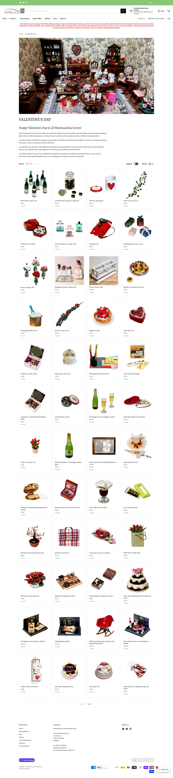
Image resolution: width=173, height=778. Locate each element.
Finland (146, 760)
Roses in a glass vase (27, 287)
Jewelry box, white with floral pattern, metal (33, 418)
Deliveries (22, 743)
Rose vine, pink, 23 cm (131, 201)
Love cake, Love (94, 687)
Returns (21, 737)
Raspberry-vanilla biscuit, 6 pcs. (134, 287)
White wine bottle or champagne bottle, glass (68, 463)
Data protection (24, 731)
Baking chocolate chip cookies (65, 596)
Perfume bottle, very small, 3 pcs (66, 244)
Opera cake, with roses (62, 374)
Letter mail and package (132, 374)
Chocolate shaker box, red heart (134, 417)
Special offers (37, 18)
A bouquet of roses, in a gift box (99, 553)
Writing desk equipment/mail (99, 374)
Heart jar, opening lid (96, 201)
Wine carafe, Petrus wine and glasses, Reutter (136, 642)
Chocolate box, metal (62, 417)
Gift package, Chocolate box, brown (101, 596)
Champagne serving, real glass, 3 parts (102, 417)
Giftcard (47, 18)
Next (89, 704)
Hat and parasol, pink (131, 462)
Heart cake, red (129, 330)
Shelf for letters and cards (29, 687)
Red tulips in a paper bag (132, 553)
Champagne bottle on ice (29, 330)
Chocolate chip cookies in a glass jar (67, 201)
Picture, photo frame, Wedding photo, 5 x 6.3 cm (103, 463)
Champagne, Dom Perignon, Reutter (33, 641)
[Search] (123, 11)
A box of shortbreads (131, 507)
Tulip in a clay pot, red (28, 462)
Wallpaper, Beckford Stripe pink (65, 287)
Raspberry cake (94, 330)
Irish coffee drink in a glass (98, 507)
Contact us (141, 18)
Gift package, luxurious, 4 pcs (133, 244)
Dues (20, 734)
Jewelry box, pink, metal (29, 374)
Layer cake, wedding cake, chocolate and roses (137, 597)
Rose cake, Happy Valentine (64, 687)
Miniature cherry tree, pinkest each (32, 553)
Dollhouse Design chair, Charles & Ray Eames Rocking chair (101, 642)
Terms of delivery (24, 746)
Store (55, 18)
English (150, 3)
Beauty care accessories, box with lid (67, 507)
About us (63, 18)
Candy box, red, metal (28, 244)
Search (21, 729)
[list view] (152, 164)
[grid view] (149, 164)
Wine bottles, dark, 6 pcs (29, 201)
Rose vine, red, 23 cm (62, 330)
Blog (168, 18)
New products (25, 18)
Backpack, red (94, 244)
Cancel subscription (25, 740)
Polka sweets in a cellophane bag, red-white (136, 688)
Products (13, 18)
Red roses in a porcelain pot (30, 596)
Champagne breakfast (62, 641)
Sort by (21, 164)
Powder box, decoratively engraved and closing (34, 508)
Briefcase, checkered (62, 553)
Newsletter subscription (156, 18)
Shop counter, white (96, 287)
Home (5, 18)
